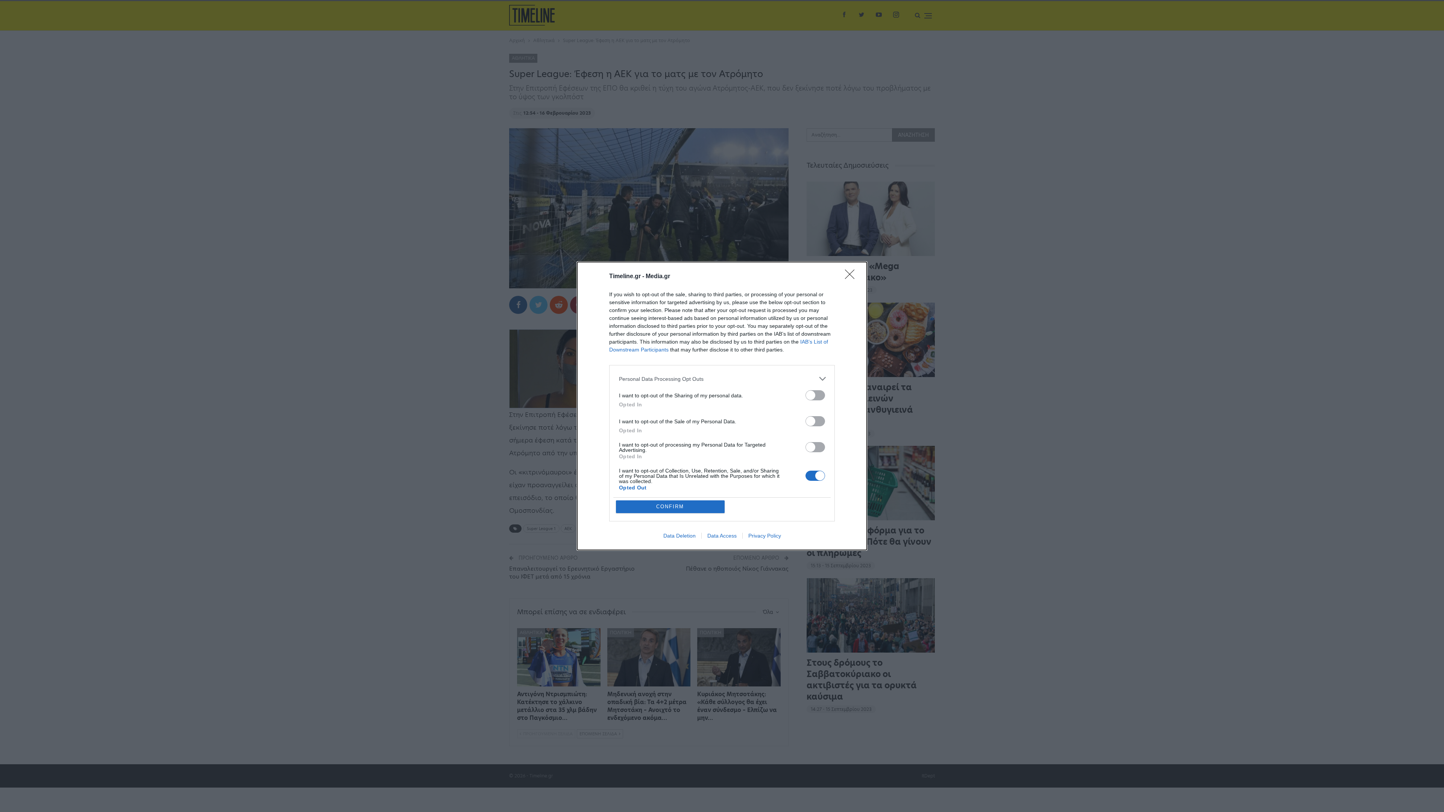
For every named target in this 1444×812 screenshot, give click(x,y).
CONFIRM (670, 506)
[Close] (852, 277)
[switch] (815, 395)
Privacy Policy (764, 536)
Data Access (722, 536)
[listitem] (722, 379)
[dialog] (722, 406)
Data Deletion (679, 536)
